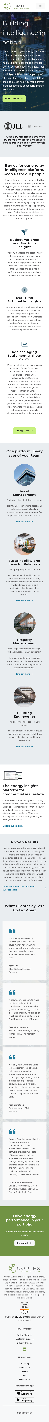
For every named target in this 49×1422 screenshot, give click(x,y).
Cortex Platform (24, 1335)
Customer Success (25, 1339)
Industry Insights (24, 1343)
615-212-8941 (21, 1317)
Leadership (24, 1367)
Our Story (24, 1363)
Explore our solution (13, 826)
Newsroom (24, 1379)
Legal (24, 1375)
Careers (24, 1371)
